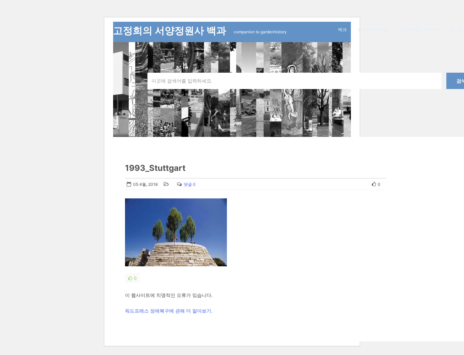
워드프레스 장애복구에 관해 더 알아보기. (169, 311)
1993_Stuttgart (155, 168)
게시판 (456, 29)
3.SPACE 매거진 (373, 29)
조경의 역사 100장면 (419, 29)
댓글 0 (190, 184)
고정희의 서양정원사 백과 (171, 30)
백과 (342, 29)
